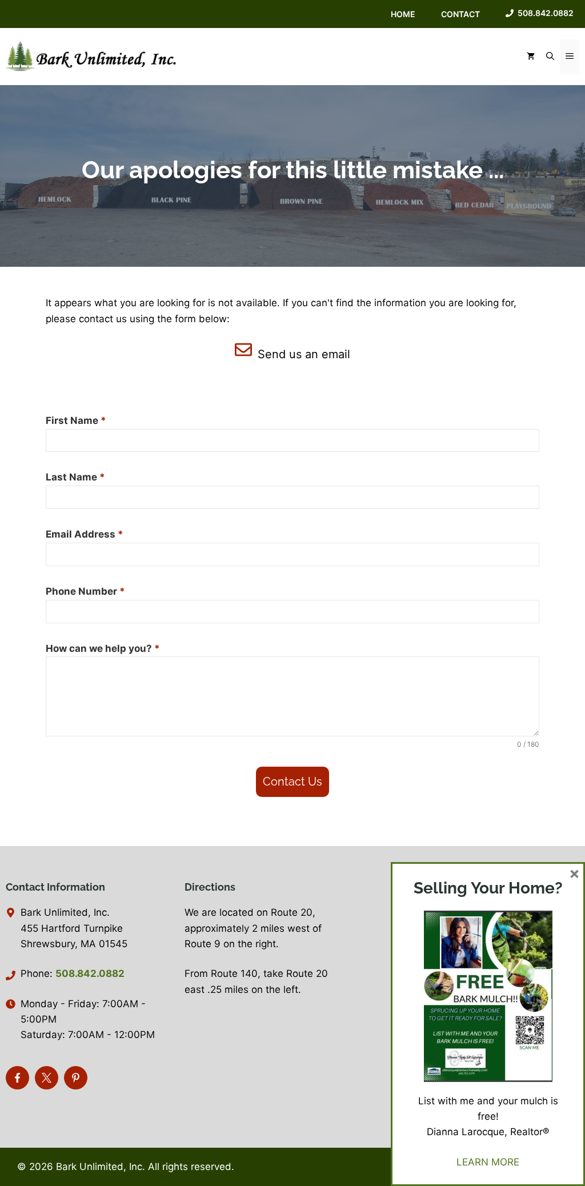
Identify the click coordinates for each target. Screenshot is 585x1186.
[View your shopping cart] (530, 56)
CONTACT (460, 14)
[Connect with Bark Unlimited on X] (46, 1077)
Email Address (84, 534)
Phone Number (85, 591)
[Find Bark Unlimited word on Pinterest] (75, 1077)
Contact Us (292, 781)
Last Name (75, 477)
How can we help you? (103, 648)
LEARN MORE (487, 1162)
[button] (550, 56)
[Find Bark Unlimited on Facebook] (17, 1077)
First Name (76, 420)
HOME (403, 14)
